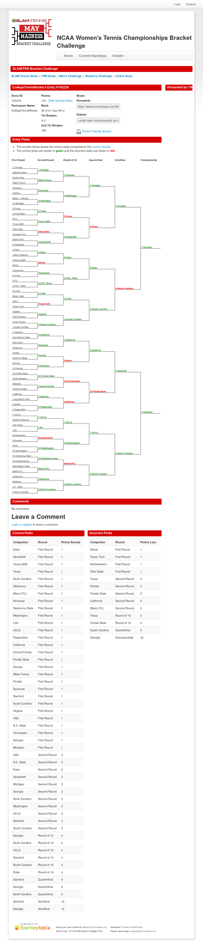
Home (68, 55)
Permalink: (84, 100)
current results (101, 147)
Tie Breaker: (49, 115)
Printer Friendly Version (96, 131)
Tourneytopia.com (98, 927)
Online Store (124, 76)
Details (118, 55)
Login (177, 4)
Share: (81, 96)
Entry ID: (17, 96)
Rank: (45, 105)
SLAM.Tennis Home (24, 76)
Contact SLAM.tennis (132, 927)
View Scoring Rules (60, 100)
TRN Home (48, 76)
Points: (46, 96)
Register (191, 4)
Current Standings (93, 55)
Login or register (21, 524)
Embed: (82, 114)
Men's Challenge (70, 76)
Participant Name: (23, 105)
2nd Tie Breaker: (52, 125)
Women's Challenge (98, 76)
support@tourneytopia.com (143, 931)
